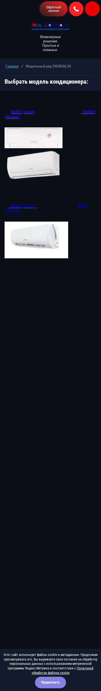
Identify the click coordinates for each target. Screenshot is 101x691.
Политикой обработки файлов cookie (63, 670)
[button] (53, 8)
